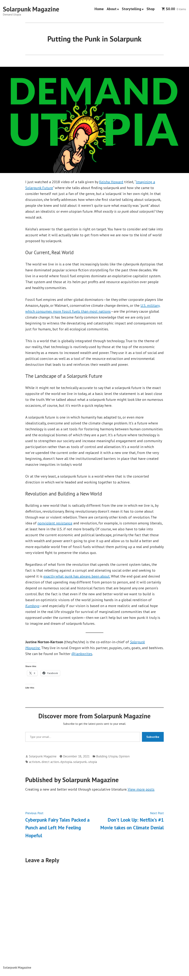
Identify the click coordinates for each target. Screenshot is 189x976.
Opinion (124, 756)
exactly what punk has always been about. (76, 576)
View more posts (141, 789)
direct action (50, 762)
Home (99, 9)
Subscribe (152, 737)
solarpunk (80, 762)
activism (34, 762)
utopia (92, 762)
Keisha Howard (111, 181)
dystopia (66, 762)
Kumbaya (32, 605)
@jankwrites (81, 653)
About (111, 9)
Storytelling (131, 9)
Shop (151, 9)
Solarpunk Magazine (31, 9)
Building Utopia (106, 756)
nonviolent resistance (54, 523)
